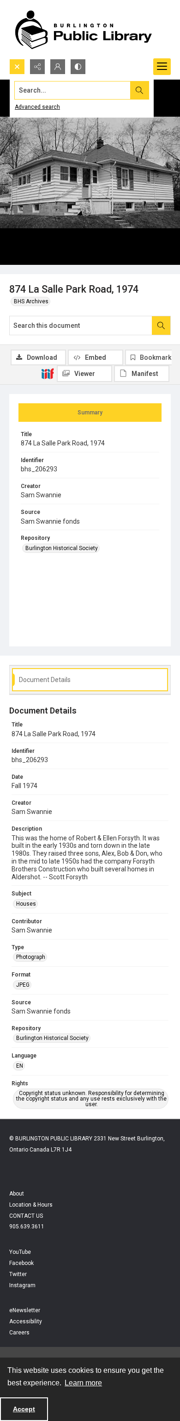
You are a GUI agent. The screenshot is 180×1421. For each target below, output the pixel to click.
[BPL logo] (83, 29)
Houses (26, 904)
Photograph (30, 957)
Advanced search (37, 107)
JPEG (23, 985)
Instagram (22, 1285)
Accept (24, 1409)
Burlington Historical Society (61, 548)
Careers (19, 1332)
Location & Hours (31, 1205)
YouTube (20, 1252)
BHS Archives (31, 301)
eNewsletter (24, 1310)
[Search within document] (161, 325)
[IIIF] (47, 373)
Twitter (18, 1274)
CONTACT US (26, 1216)
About (16, 1193)
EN (19, 1066)
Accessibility (25, 1321)
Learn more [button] (83, 1383)
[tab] (90, 412)
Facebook (21, 1263)
